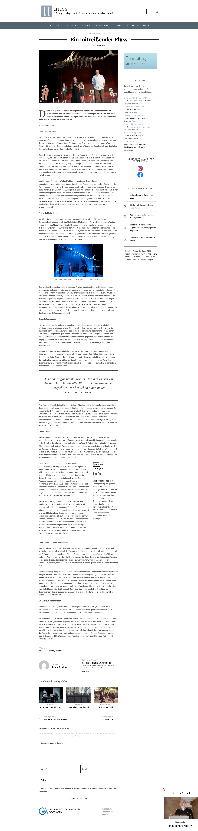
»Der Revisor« (135, 110)
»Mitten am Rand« (136, 136)
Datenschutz (107, 812)
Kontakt (105, 815)
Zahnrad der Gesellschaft (78, 707)
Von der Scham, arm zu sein (55, 718)
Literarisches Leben (93, 33)
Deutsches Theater (46, 651)
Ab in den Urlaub (106, 707)
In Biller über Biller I (181, 825)
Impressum (107, 809)
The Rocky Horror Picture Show (141, 101)
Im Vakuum (107, 718)
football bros (136, 238)
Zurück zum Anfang (149, 826)
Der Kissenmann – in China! (51, 707)
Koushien (134, 215)
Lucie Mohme (100, 45)
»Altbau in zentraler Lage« (139, 118)
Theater (58, 651)
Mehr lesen (85, 671)
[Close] (164, 789)
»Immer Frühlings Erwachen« (140, 127)
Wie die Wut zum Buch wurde (96, 662)
